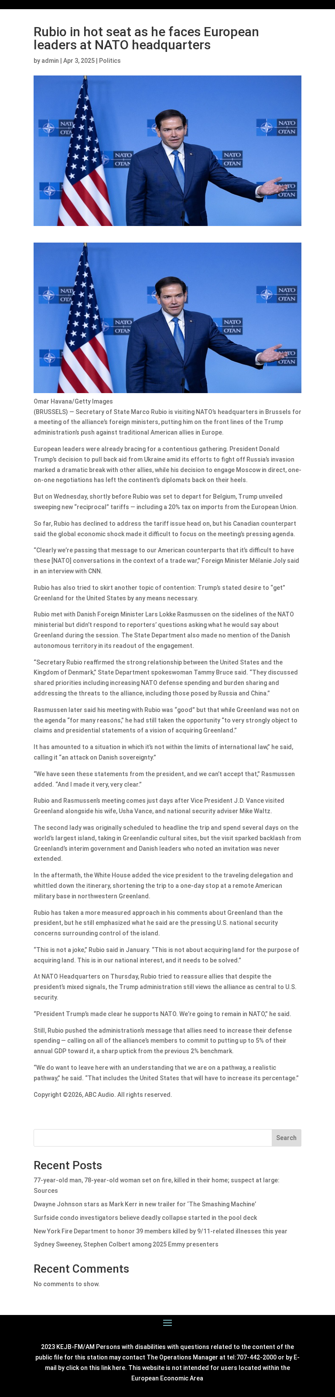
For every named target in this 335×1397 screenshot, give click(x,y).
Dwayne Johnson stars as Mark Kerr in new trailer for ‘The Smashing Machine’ (145, 1204)
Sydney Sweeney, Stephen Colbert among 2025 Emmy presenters (126, 1244)
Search (286, 1137)
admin (50, 60)
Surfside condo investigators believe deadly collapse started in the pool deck (145, 1217)
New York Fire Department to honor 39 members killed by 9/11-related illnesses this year (160, 1231)
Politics (110, 60)
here (118, 1367)
